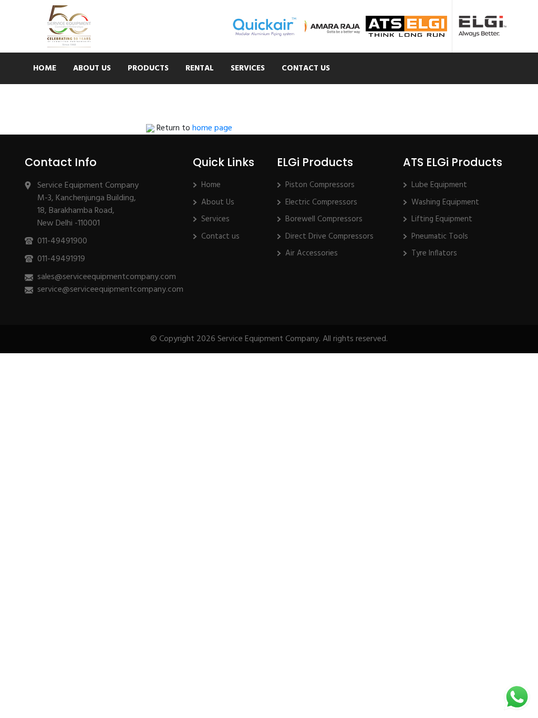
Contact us (220, 236)
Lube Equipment (439, 185)
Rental (199, 68)
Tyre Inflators (434, 253)
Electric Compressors (321, 202)
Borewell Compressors (324, 219)
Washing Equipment (445, 202)
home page (212, 128)
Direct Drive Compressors (329, 236)
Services (248, 68)
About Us (92, 68)
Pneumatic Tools (439, 236)
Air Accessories (311, 253)
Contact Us (306, 68)
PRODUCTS (148, 68)
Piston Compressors (320, 185)
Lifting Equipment (441, 219)
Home (44, 68)
